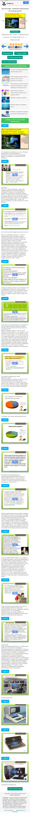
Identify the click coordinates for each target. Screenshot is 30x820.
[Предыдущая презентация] (4, 46)
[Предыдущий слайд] (3, 21)
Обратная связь (20, 810)
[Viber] (19, 47)
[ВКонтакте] (9, 47)
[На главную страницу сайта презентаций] (8, 3)
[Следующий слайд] (26, 21)
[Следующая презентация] (26, 46)
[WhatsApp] (21, 47)
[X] (16, 47)
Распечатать (15, 31)
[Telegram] (14, 47)
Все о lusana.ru (9, 810)
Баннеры (15, 811)
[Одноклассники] (11, 47)
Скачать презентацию (9, 62)
